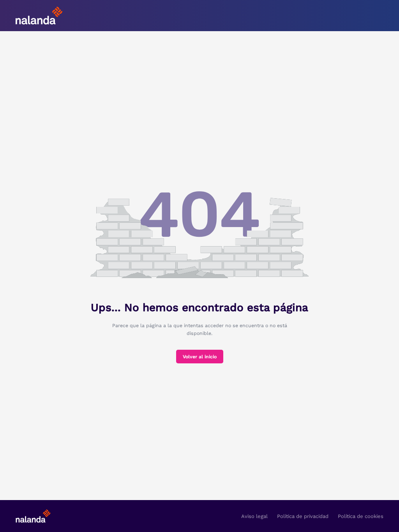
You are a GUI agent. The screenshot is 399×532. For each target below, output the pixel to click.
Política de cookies (360, 516)
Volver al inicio (200, 356)
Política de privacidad (302, 516)
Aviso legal (254, 516)
